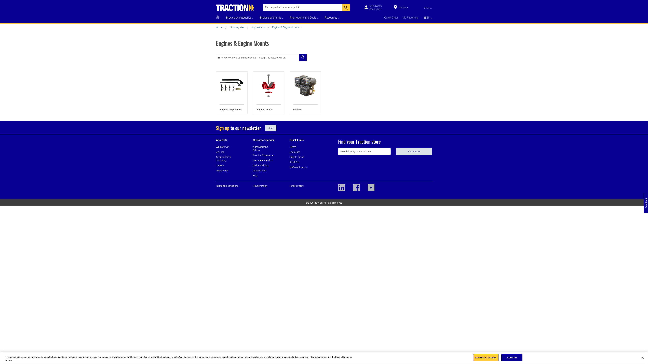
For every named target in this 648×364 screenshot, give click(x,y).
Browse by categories (238, 17)
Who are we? (222, 147)
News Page (222, 170)
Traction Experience (263, 155)
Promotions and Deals (303, 17)
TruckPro (294, 162)
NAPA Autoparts (298, 167)
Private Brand (297, 157)
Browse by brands (270, 17)
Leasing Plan (259, 170)
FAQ (255, 175)
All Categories (237, 27)
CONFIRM (512, 357)
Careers (220, 165)
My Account (375, 5)
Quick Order (391, 17)
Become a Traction (262, 160)
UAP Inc (220, 152)
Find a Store (414, 151)
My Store (403, 7)
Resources (331, 17)
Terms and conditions (227, 186)
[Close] (642, 357)
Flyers (293, 147)
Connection (375, 9)
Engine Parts (258, 27)
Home (219, 27)
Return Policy (297, 186)
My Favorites (410, 17)
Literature (295, 152)
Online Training (260, 165)
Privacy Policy (260, 186)
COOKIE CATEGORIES (486, 357)
